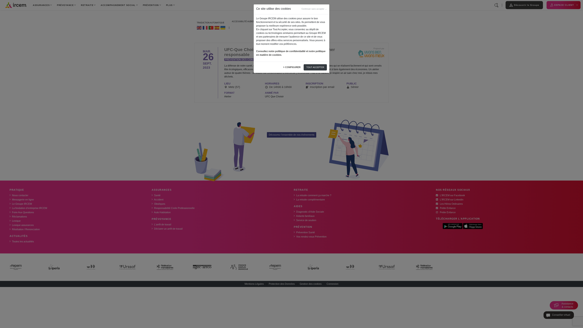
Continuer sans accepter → (314, 9)
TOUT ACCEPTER (315, 67)
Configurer (293, 67)
